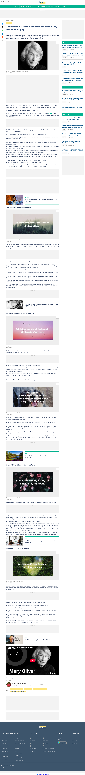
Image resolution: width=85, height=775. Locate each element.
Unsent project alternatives (17, 691)
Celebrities (65, 145)
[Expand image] (57, 42)
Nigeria (27, 6)
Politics (32, 6)
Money (64, 102)
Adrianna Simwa (22, 32)
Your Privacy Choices (44, 774)
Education (62, 6)
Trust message (28, 689)
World (37, 6)
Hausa (22, 6)
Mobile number (19, 689)
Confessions (65, 49)
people (50, 113)
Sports (68, 6)
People (57, 6)
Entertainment (50, 6)
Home (17, 6)
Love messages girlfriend (39, 689)
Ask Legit (13, 20)
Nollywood (65, 121)
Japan (11, 689)
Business (42, 6)
